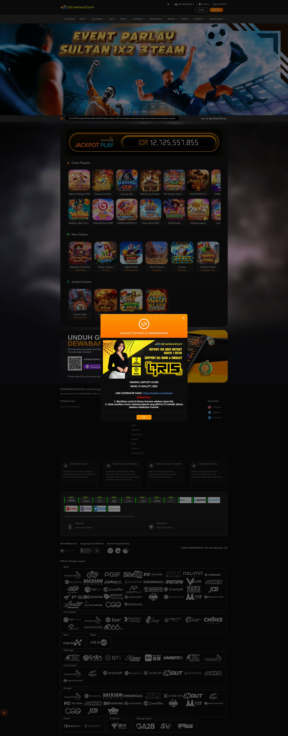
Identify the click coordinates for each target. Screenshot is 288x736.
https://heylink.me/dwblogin (158, 393)
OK (144, 417)
